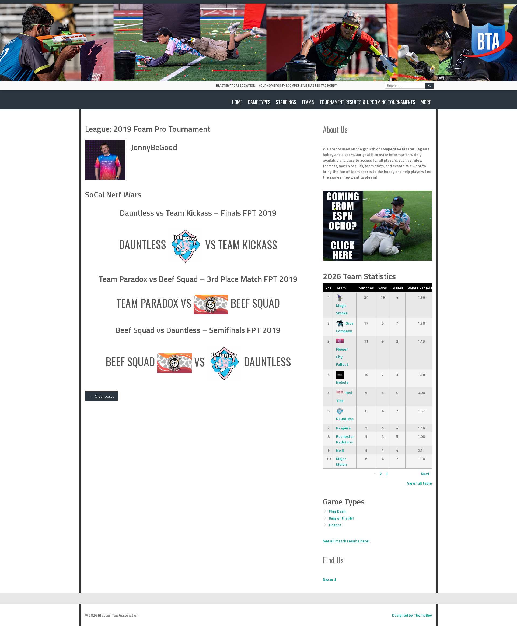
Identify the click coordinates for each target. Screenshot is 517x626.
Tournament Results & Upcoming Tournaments (367, 101)
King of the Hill (341, 518)
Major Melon (341, 461)
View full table (419, 483)
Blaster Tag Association (235, 85)
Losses (397, 288)
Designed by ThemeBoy (412, 615)
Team (341, 288)
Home (237, 101)
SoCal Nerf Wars (113, 194)
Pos (328, 288)
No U (340, 450)
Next (425, 473)
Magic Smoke (342, 309)
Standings (286, 101)
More (426, 101)
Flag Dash (337, 511)
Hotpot (335, 525)
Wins (382, 288)
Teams (308, 101)
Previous (332, 473)
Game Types (259, 101)
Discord (329, 579)
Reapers (343, 428)
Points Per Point (421, 288)
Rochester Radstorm (345, 439)
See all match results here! (346, 541)
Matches (366, 288)
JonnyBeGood (154, 147)
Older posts (101, 396)
